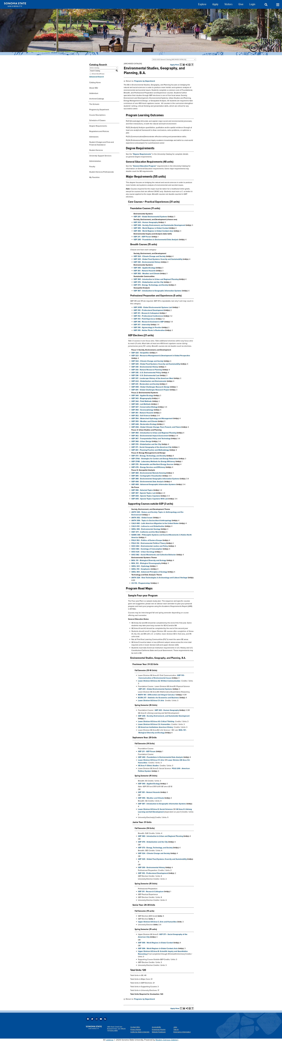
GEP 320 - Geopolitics (140, 353)
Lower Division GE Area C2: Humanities (154, 724)
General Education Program (144, 166)
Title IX (176, 1030)
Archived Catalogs (96, 99)
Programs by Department (99, 110)
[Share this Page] (186, 64)
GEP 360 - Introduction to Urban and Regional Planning (156, 279)
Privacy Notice (135, 1030)
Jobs (175, 1027)
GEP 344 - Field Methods (141, 401)
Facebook (88, 1019)
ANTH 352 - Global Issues (142, 518)
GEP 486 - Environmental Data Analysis (147, 481)
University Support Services (100, 156)
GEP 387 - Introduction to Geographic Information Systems (158, 291)
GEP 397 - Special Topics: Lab (143, 493)
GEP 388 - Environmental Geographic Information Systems (155, 479)
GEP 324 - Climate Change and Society (150, 256)
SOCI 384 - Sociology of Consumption (146, 549)
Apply (215, 4)
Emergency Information (182, 1032)
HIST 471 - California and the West (145, 532)
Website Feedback (159, 1032)
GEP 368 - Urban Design (141, 441)
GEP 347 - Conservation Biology (144, 407)
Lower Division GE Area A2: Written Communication (159, 681)
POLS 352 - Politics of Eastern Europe (146, 540)
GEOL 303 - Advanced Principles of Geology (149, 572)
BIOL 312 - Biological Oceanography (146, 563)
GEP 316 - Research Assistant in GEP (149, 322)
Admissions (93, 137)
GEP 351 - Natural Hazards (145, 271)
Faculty (92, 166)
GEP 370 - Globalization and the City (148, 282)
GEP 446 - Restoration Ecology (144, 424)
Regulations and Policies (99, 131)
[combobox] (174, 59)
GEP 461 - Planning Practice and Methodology (150, 450)
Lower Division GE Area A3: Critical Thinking (156, 721)
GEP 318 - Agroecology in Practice (147, 327)
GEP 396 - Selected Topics (142, 490)
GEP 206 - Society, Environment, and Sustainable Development (159, 225)
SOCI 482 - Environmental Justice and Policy (149, 546)
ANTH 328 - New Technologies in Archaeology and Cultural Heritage (159, 578)
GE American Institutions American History (155, 727)
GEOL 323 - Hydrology (140, 566)
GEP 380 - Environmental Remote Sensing (148, 473)
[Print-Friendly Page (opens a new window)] (189, 64)
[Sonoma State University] (15, 8)
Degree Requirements (98, 126)
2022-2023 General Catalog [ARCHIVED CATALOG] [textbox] (169, 59)
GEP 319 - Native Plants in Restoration (149, 330)
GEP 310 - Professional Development (149, 310)
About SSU (93, 88)
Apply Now (174, 65)
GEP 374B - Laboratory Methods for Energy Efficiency (153, 461)
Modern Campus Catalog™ (167, 1040)
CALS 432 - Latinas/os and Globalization (147, 526)
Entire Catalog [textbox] (94, 68)
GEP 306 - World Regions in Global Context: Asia (153, 231)
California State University (139, 1032)
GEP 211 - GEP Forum (142, 237)
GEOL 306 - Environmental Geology (145, 529)
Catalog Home (95, 82)
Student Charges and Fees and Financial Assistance (101, 143)
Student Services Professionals (101, 172)
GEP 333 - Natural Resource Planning (146, 370)
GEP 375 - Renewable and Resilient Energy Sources (152, 464)
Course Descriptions (97, 115)
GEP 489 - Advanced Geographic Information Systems (153, 484)
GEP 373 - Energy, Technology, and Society (151, 285)
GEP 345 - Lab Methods (141, 404)
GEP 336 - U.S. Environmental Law (145, 375)
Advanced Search (96, 77)
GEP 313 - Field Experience (145, 319)
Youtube (101, 1019)
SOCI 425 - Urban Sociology (143, 552)
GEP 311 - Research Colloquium (146, 313)
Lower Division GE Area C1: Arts (151, 700)
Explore (202, 4)
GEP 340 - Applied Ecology (144, 268)
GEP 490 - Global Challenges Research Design (150, 387)
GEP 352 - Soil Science (140, 416)
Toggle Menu (277, 4)
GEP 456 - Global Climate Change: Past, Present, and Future (156, 427)
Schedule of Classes (97, 120)
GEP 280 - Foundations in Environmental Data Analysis (156, 239)
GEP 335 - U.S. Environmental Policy (146, 372)
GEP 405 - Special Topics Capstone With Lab (149, 499)
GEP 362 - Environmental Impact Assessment (150, 436)
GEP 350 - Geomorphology (142, 410)
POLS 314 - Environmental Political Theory (148, 543)
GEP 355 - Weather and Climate (147, 273)
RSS (105, 1019)
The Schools (94, 104)
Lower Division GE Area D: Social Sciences (155, 809)
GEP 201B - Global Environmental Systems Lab (153, 307)
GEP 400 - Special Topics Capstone (145, 496)
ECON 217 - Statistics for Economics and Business (158, 698)
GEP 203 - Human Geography (146, 222)
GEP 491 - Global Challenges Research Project (150, 390)
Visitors (228, 4)
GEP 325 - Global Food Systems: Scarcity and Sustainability (158, 259)
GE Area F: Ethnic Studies (148, 765)
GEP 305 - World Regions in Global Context (151, 228)
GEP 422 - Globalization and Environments (148, 381)
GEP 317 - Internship (142, 325)
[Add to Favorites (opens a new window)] (184, 64)
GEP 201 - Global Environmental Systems (150, 217)
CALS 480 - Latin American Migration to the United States (155, 523)
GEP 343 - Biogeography (141, 398)
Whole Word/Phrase (98, 74)
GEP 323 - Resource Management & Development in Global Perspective (160, 356)
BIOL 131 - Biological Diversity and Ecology (148, 560)
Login (252, 4)
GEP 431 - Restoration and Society (145, 384)
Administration (95, 161)
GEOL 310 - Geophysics (140, 569)
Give (240, 4)
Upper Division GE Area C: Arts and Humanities (157, 922)
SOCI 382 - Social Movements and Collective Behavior (153, 555)
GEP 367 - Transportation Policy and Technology (151, 438)
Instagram (96, 1019)
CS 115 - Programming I (141, 583)
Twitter (92, 1019)
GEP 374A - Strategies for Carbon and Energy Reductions (154, 459)
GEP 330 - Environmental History (147, 262)
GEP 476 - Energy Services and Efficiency (148, 467)
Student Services (96, 150)
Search (265, 5)
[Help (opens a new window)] (192, 64)
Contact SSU (135, 1027)
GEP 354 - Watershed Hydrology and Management (152, 418)
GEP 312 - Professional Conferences (148, 316)
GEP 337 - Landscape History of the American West (152, 378)
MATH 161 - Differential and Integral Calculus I (157, 695)
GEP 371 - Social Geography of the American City (151, 447)
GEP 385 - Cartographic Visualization (146, 476)
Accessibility (156, 1027)
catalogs (109, 1040)
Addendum (93, 93)
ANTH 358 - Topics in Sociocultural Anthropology (151, 520)
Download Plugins (158, 1030)
